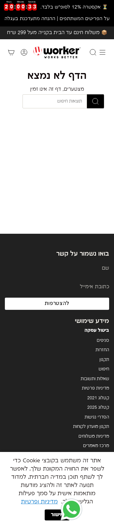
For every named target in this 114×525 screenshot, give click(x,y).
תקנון (104, 360)
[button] (71, 510)
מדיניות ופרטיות (39, 502)
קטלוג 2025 (98, 407)
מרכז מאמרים (96, 446)
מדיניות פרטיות (95, 388)
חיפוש (103, 369)
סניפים (103, 340)
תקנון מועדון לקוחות (91, 427)
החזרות (102, 350)
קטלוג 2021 (98, 398)
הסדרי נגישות (97, 417)
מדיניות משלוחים (93, 436)
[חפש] (95, 101)
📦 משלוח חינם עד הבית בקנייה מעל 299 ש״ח (57, 32)
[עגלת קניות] (11, 52)
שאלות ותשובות (95, 379)
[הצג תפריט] (102, 52)
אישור (57, 514)
